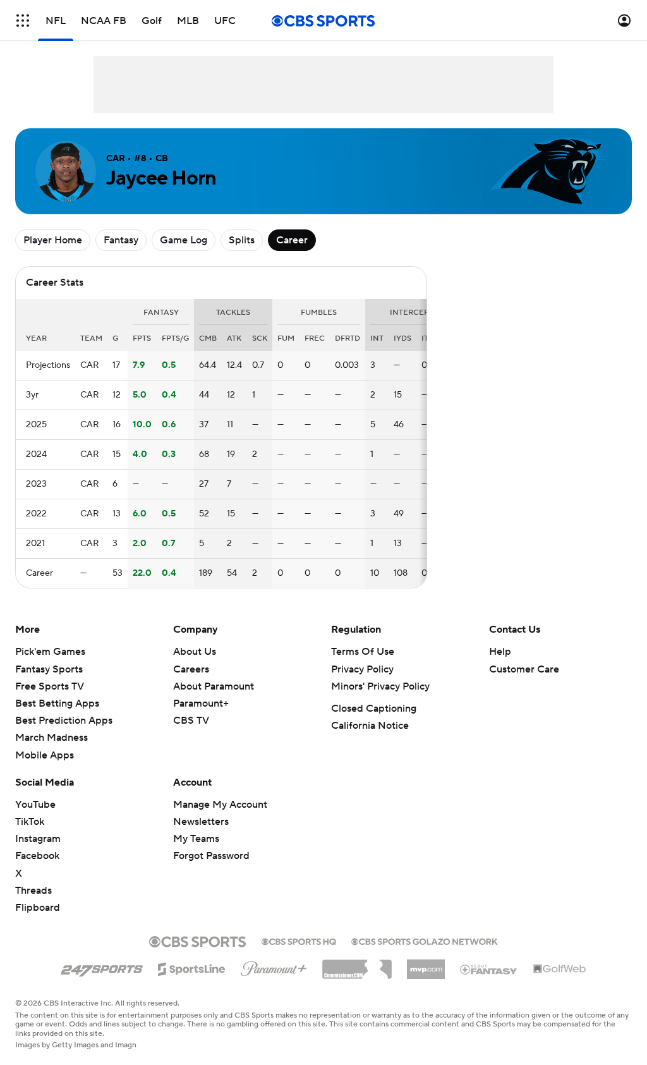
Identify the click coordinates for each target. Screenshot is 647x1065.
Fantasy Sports (49, 669)
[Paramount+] (274, 966)
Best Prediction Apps (63, 720)
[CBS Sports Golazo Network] (424, 940)
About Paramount (213, 686)
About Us (194, 651)
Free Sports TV (49, 686)
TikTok (29, 821)
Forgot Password (211, 855)
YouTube (35, 804)
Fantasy (121, 240)
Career (292, 240)
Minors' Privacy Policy (380, 686)
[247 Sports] (102, 967)
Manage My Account (220, 804)
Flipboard (37, 907)
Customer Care (524, 669)
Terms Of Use (362, 651)
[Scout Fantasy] (489, 969)
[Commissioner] (357, 964)
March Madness (51, 737)
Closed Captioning (373, 708)
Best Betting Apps (57, 703)
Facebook (37, 855)
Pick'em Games (50, 651)
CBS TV (191, 720)
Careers (191, 669)
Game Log (183, 240)
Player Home (52, 240)
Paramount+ (201, 703)
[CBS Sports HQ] (299, 940)
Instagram (38, 838)
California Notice (370, 725)
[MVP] (426, 964)
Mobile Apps (44, 755)
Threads (33, 890)
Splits (242, 240)
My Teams (196, 838)
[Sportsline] (192, 967)
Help (500, 651)
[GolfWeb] (559, 969)
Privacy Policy (362, 669)
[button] (23, 20)
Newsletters (201, 821)
